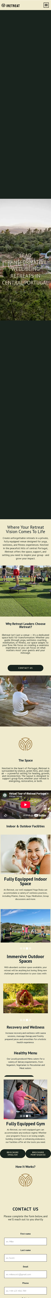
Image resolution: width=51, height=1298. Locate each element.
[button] (46, 5)
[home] (10, 5)
